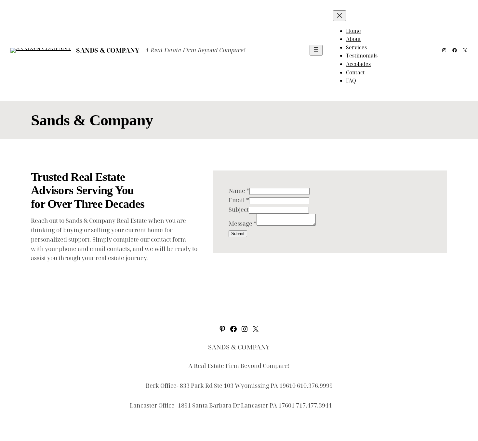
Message (243, 223)
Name (239, 191)
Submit (238, 233)
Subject (239, 209)
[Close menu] (339, 15)
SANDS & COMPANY (107, 50)
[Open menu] (316, 50)
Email (239, 200)
